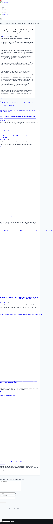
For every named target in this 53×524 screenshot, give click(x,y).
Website (16, 497)
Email (16, 495)
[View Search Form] (1, 1)
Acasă (3, 7)
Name (16, 493)
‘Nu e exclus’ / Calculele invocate (6, 99)
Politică (3, 517)
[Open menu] (1, 19)
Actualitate (4, 9)
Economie (4, 12)
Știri (2, 8)
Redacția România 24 (6, 36)
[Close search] (1, 520)
